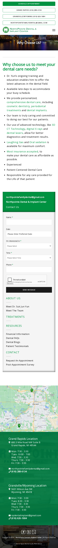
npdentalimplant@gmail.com (26, 515)
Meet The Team (14, 310)
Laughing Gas (15, 142)
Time (9, 253)
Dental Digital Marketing (24, 544)
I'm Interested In (13, 241)
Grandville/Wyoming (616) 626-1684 (29, 16)
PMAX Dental (38, 544)
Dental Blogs (13, 342)
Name (9, 217)
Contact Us (12, 207)
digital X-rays (35, 128)
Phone (9, 264)
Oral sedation (37, 142)
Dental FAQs (12, 338)
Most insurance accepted (22, 151)
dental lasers (15, 132)
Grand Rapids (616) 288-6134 (29, 10)
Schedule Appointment (29, 4)
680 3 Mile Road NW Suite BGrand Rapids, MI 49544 (25, 444)
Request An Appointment (19, 360)
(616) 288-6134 (19, 471)
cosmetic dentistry (18, 106)
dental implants (37, 110)
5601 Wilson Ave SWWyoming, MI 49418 (21, 491)
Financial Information (17, 334)
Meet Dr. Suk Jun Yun (17, 306)
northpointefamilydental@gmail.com (29, 23)
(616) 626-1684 (19, 518)
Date (8, 229)
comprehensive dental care (24, 102)
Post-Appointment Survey (20, 364)
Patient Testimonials (17, 346)
